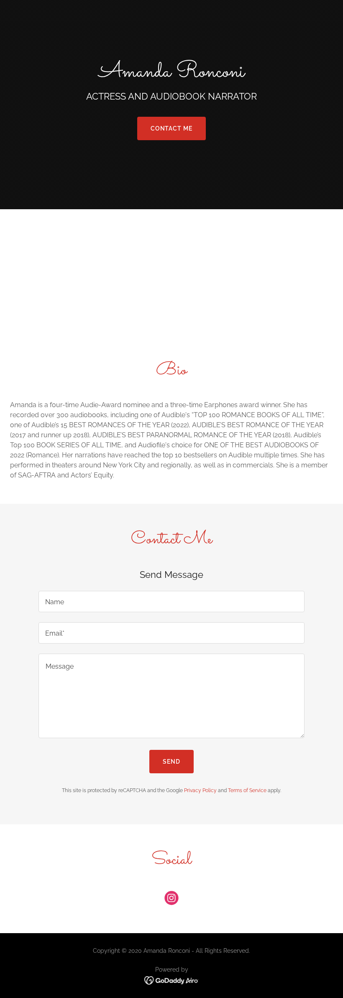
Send (171, 761)
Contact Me (172, 128)
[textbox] (171, 601)
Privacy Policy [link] (200, 790)
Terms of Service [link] (247, 790)
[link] (171, 900)
